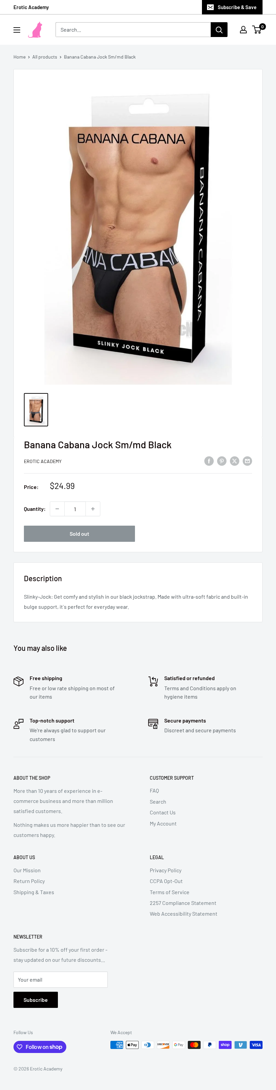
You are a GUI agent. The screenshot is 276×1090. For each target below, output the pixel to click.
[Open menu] (16, 30)
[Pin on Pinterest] (222, 460)
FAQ (154, 790)
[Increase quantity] (93, 509)
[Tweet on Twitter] (234, 460)
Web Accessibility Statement (183, 913)
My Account (163, 823)
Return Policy (29, 881)
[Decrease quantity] (57, 509)
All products (44, 57)
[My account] (243, 29)
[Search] (219, 29)
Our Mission (27, 870)
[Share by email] (247, 460)
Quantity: (35, 508)
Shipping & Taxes (33, 892)
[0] (257, 30)
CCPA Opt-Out (166, 881)
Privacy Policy (165, 870)
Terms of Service (169, 892)
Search (158, 801)
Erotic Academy (31, 7)
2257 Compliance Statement (183, 903)
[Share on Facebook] (209, 460)
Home (19, 57)
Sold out (79, 533)
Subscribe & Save (237, 7)
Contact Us (163, 812)
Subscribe (36, 999)
